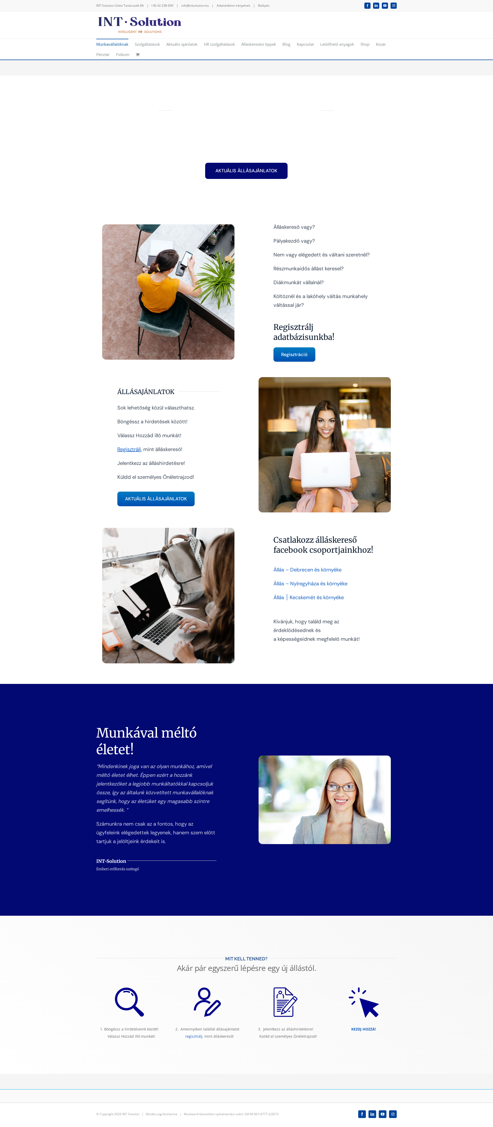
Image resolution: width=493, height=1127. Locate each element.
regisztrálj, (194, 1036)
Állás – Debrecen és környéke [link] (307, 569)
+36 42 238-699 (162, 5)
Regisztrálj (129, 449)
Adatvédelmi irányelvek (233, 5)
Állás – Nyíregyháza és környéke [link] (310, 583)
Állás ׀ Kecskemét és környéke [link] (308, 597)
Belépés (264, 5)
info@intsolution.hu (195, 5)
